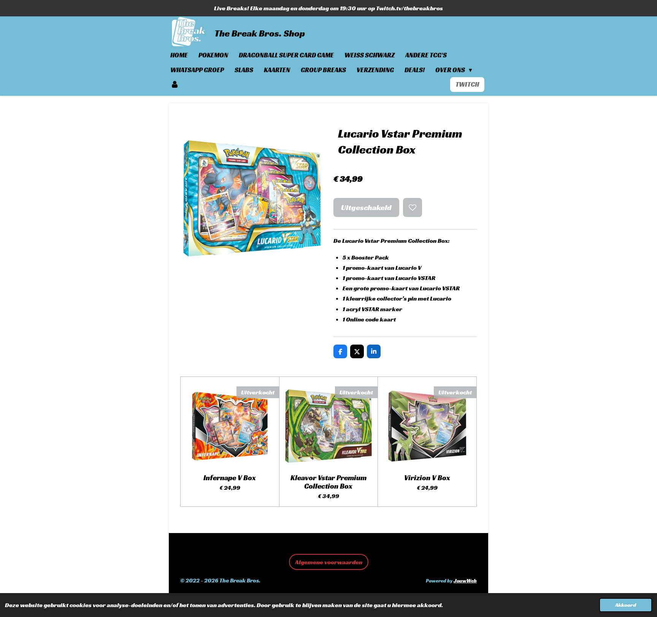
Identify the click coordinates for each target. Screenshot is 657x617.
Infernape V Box (229, 477)
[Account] (175, 84)
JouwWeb (465, 581)
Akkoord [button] (625, 604)
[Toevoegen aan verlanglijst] (412, 207)
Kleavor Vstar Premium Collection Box (328, 481)
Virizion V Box (427, 477)
